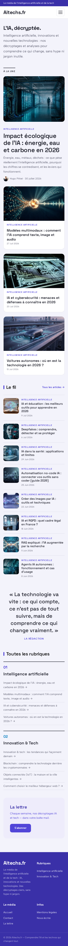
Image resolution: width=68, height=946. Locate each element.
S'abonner (20, 828)
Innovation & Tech (20, 743)
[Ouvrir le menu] (60, 12)
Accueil (7, 912)
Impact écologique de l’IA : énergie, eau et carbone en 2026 (31, 143)
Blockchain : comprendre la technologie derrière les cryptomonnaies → (32, 765)
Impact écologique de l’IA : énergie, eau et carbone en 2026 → (29, 685)
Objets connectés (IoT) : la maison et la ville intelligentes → (30, 776)
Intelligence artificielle (26, 673)
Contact (8, 917)
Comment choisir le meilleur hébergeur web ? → (33, 786)
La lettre (8, 923)
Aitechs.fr (14, 12)
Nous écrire (44, 917)
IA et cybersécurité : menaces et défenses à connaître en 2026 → (30, 707)
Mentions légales (47, 912)
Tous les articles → (53, 387)
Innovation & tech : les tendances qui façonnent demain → (32, 754)
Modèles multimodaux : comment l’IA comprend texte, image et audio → (32, 696)
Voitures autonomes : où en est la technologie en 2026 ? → (33, 719)
